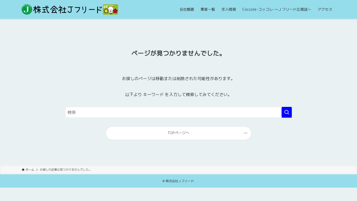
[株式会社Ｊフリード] (70, 9)
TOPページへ (178, 133)
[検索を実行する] (286, 112)
